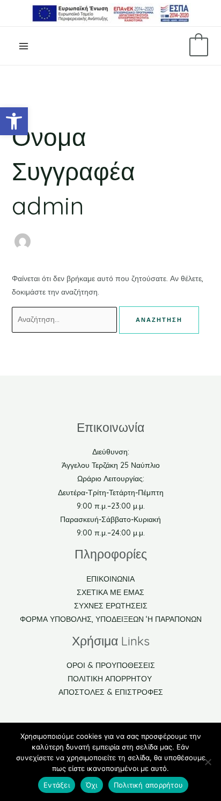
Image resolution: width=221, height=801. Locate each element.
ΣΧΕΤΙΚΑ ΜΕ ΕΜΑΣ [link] (110, 592)
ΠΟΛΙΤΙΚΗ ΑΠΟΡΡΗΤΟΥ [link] (111, 679)
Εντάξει (56, 785)
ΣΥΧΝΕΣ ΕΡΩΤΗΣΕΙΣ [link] (111, 606)
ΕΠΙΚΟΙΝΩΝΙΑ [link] (110, 579)
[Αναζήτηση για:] (65, 319)
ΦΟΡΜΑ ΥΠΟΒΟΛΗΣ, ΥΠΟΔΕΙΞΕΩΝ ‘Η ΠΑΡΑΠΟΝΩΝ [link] (111, 619)
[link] (14, 121)
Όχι (92, 785)
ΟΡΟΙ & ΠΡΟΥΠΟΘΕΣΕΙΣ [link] (111, 665)
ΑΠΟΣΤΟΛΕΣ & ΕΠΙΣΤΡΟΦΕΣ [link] (110, 692)
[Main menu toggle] (23, 46)
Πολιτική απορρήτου (148, 785)
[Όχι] (207, 761)
